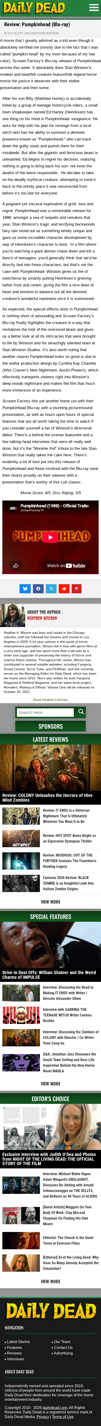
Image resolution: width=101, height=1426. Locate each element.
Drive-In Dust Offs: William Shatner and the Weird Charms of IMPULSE (49, 975)
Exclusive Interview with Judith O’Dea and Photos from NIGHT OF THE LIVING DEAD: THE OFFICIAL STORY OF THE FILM (49, 1159)
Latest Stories (18, 1342)
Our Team (62, 1342)
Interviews (15, 1359)
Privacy (43, 1417)
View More (50, 902)
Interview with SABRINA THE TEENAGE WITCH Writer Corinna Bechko (67, 1015)
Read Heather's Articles (50, 700)
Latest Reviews (50, 739)
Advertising (63, 1353)
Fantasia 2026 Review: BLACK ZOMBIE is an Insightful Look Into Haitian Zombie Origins (68, 883)
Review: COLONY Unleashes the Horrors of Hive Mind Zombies (47, 797)
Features (14, 1348)
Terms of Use (63, 1417)
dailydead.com (55, 1408)
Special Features (50, 916)
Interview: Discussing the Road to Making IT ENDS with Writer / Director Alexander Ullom (68, 993)
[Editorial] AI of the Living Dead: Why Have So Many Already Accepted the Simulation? (71, 1263)
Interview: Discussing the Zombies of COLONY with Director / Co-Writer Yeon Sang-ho (71, 1037)
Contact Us (63, 1348)
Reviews (14, 1353)
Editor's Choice (50, 1098)
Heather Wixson (45, 33)
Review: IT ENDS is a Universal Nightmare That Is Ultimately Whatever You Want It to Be (66, 816)
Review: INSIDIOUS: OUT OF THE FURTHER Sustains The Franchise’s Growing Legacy (69, 861)
